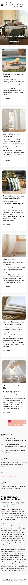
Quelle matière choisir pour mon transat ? (14, 40)
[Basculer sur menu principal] (2, 5)
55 (10, 424)
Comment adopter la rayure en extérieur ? (13, 75)
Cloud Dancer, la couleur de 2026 (13, 387)
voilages (3, 511)
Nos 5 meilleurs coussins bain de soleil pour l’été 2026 (13, 197)
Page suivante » (17, 424)
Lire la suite (6, 98)
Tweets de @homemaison (9, 476)
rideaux (22, 509)
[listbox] (14, 27)
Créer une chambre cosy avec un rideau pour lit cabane (13, 323)
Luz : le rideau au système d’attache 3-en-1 (12, 135)
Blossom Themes (8, 582)
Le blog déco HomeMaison (17, 579)
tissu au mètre (7, 515)
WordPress (21, 582)
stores (10, 511)
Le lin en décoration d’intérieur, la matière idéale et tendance (13, 261)
